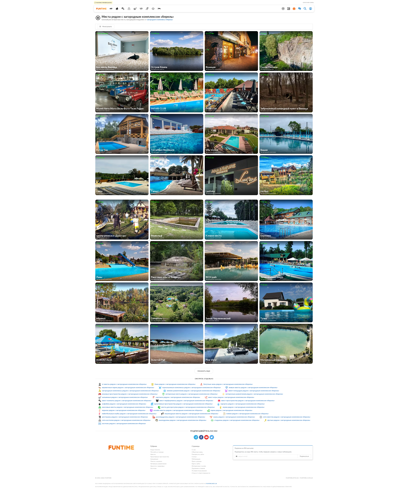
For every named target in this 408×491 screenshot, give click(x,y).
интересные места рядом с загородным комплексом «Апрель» (191, 394)
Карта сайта (196, 464)
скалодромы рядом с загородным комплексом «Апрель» (182, 420)
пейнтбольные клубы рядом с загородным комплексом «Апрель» (129, 413)
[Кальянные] (135, 8)
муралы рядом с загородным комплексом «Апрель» (123, 410)
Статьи (194, 457)
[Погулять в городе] (117, 8)
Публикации (196, 459)
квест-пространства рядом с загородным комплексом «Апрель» (247, 400)
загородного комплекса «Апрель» (160, 19)
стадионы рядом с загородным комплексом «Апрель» (236, 420)
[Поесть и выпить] (141, 8)
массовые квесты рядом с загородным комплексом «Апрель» (127, 407)
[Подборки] (294, 8)
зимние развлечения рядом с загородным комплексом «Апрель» (193, 391)
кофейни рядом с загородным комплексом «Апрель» (124, 404)
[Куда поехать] (111, 8)
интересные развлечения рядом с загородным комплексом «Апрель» (254, 394)
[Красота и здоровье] (153, 8)
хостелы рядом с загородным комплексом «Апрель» (124, 423)
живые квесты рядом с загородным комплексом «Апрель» (253, 387)
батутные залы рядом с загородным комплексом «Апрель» (228, 384)
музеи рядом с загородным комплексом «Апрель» (243, 407)
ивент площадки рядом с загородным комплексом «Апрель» (253, 391)
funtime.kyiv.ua (292, 478)
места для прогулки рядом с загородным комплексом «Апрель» (188, 407)
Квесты (153, 454)
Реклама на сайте (198, 454)
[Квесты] (123, 8)
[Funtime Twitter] (212, 437)
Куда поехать (155, 450)
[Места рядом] (283, 8)
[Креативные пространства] (129, 8)
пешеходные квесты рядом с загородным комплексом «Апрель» (191, 413)
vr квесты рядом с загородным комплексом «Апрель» (124, 384)
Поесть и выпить (156, 461)
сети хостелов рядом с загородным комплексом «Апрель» (126, 420)
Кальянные (154, 459)
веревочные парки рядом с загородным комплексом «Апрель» (128, 387)
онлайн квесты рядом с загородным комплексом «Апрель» (177, 410)
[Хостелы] (159, 8)
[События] (288, 8)
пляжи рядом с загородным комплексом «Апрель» (247, 413)
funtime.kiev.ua (211, 483)
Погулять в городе (157, 452)
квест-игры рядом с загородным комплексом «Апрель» (231, 397)
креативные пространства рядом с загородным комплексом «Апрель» (183, 404)
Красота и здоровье (157, 466)
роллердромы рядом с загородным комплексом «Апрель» (180, 417)
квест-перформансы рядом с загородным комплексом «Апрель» (186, 400)
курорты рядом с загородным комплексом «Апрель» (243, 404)
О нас (194, 450)
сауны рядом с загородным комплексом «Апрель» (234, 417)
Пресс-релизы (197, 461)
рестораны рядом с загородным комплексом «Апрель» (125, 417)
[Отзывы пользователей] (299, 8)
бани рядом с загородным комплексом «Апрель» (175, 384)
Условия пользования (199, 471)
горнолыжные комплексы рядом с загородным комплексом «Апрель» (191, 387)
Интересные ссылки (199, 466)
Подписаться (304, 456)
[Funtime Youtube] (207, 437)
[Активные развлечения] (147, 8)
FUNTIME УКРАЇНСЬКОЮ (104, 2)
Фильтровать (107, 26)
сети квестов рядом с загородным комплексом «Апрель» (286, 417)
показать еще (204, 371)
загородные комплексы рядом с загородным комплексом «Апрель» (130, 391)
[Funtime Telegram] (196, 437)
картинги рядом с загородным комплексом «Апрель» (178, 397)
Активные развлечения (158, 464)
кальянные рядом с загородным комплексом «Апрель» (125, 397)
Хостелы (153, 468)
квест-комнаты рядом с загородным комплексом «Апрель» (126, 400)
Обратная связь (308, 2)
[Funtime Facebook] (201, 437)
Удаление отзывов (198, 468)
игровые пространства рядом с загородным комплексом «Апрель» (129, 394)
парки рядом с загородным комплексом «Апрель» (231, 410)
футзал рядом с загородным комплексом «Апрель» (288, 420)
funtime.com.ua (306, 478)
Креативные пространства (159, 457)
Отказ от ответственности (201, 473)
